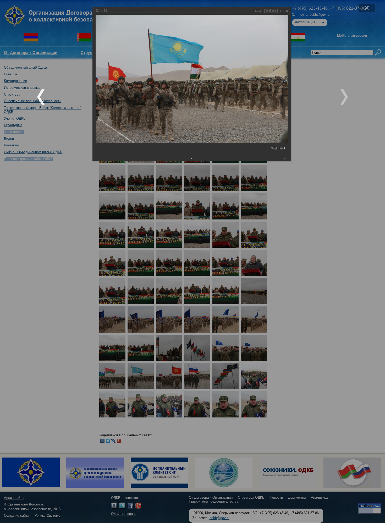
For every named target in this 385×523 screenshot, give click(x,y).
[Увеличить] (281, 10)
